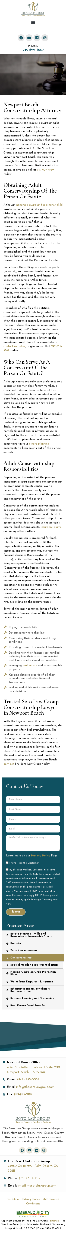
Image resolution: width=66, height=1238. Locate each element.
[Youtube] (29, 37)
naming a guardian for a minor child (39, 205)
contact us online (14, 346)
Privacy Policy (40, 855)
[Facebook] (21, 37)
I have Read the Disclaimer (24, 862)
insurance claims (51, 527)
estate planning (39, 443)
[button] (33, 22)
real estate (30, 665)
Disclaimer (14, 1199)
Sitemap (54, 1221)
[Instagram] (44, 37)
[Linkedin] (36, 37)
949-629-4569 (33, 50)
